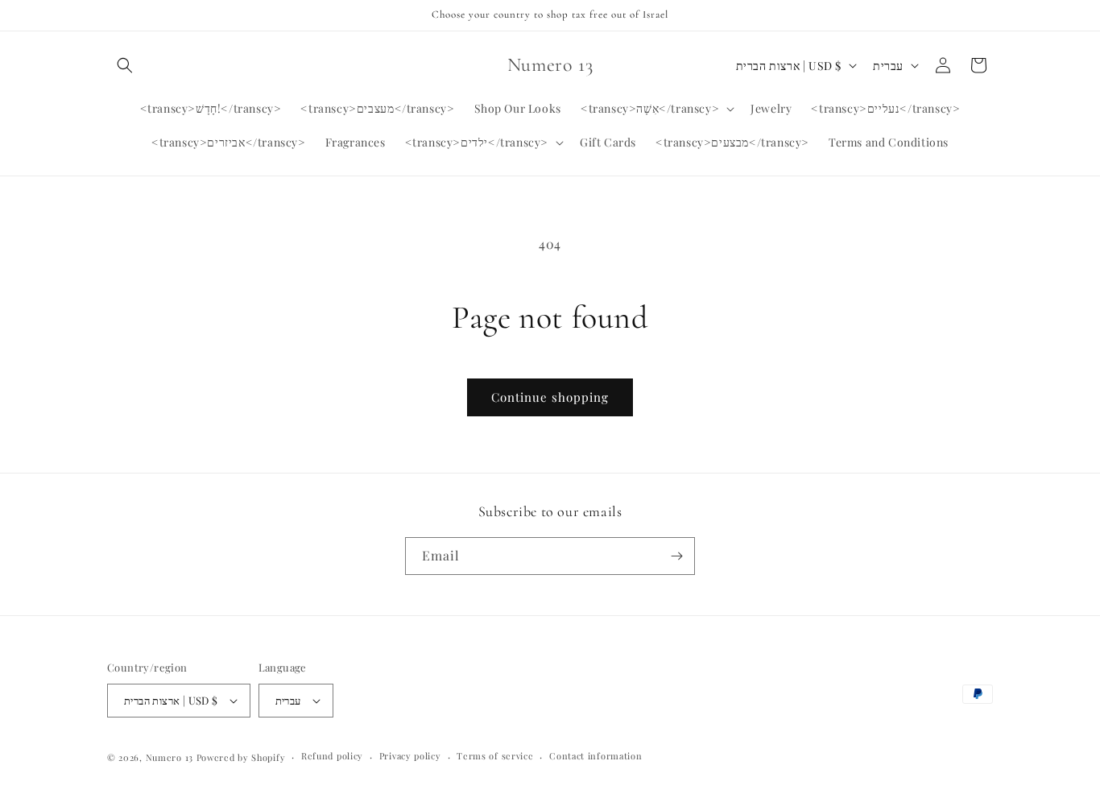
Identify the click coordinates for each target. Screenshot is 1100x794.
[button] (125, 65)
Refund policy (332, 756)
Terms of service (495, 756)
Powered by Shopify (241, 757)
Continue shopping (550, 397)
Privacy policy (410, 756)
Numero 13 (169, 757)
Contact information (595, 756)
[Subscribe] (676, 556)
